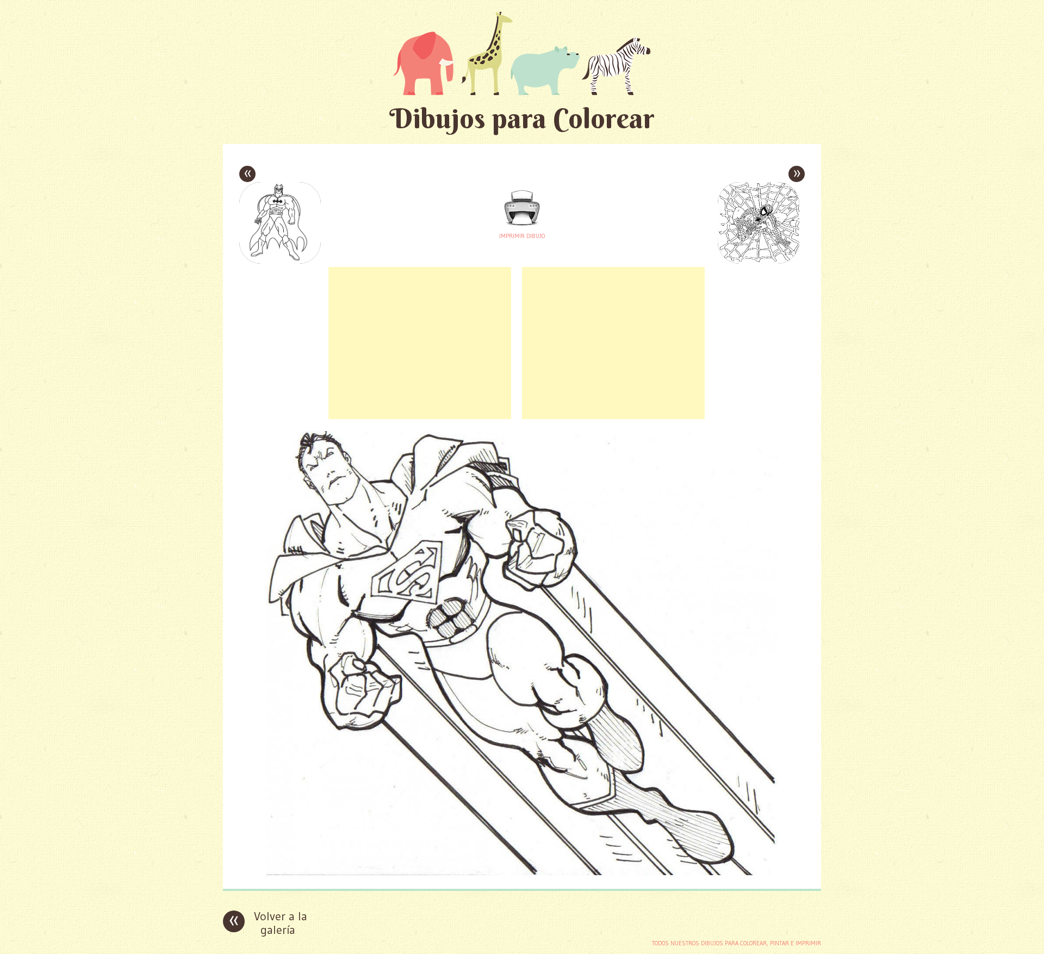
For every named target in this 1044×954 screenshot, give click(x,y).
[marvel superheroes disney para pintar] (522, 872)
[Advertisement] (419, 343)
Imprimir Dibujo (522, 236)
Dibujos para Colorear (522, 118)
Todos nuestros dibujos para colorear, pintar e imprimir (736, 943)
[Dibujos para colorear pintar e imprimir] (522, 53)
